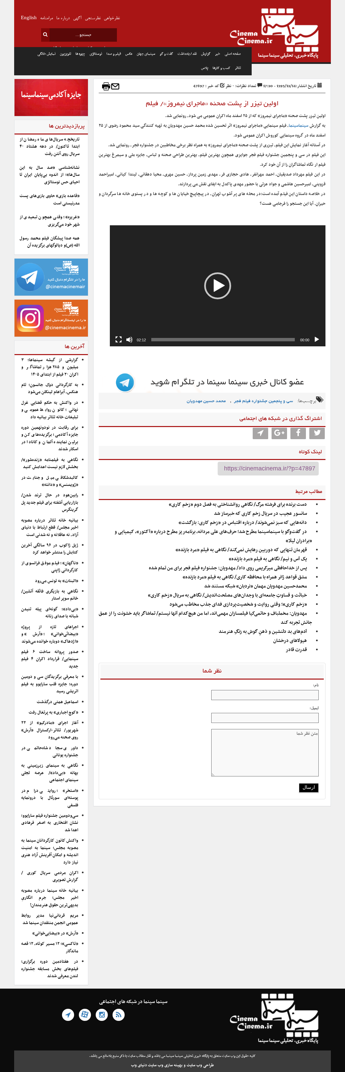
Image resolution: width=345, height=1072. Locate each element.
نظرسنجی (92, 18)
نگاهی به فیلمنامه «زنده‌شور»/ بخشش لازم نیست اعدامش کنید (49, 463)
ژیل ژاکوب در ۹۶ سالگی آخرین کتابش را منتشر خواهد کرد (49, 549)
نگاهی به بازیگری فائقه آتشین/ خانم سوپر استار (49, 595)
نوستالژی (96, 54)
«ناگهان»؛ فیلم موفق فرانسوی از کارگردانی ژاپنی (49, 567)
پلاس (204, 68)
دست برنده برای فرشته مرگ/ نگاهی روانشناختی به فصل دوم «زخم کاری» (238, 504)
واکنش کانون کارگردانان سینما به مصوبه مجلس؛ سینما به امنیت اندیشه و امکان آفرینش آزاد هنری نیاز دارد (49, 851)
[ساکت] (129, 339)
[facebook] (298, 433)
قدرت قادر (296, 650)
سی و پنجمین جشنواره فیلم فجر (263, 401)
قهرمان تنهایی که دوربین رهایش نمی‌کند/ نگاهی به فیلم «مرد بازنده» (241, 550)
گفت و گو (166, 54)
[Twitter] (317, 433)
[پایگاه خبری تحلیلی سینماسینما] (291, 34)
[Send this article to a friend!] (115, 86)
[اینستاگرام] (102, 1015)
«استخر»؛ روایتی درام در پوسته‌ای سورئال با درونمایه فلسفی (49, 798)
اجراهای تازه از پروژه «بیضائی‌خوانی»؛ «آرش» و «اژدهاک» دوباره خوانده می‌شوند (49, 634)
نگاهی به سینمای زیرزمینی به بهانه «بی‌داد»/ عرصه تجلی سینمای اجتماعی (49, 773)
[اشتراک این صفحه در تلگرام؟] (260, 433)
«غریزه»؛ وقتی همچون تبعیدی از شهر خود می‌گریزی (50, 221)
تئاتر (238, 68)
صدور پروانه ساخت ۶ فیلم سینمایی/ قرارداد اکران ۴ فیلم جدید (49, 659)
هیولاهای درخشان (290, 641)
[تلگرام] (68, 1015)
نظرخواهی (112, 18)
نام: (316, 685)
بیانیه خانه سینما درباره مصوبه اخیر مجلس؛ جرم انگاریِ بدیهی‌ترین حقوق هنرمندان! (49, 898)
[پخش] (316, 339)
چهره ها (80, 54)
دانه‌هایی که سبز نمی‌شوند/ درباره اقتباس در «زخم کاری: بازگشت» (243, 523)
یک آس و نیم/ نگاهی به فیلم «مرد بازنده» (268, 559)
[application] (217, 285)
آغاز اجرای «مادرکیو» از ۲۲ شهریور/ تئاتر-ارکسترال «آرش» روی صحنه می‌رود (49, 730)
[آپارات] (85, 1015)
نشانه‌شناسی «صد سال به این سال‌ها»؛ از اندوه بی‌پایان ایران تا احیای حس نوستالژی (50, 175)
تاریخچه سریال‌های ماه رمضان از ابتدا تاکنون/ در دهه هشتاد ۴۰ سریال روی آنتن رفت (50, 147)
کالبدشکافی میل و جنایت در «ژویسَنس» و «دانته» (49, 481)
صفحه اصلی (233, 54)
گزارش (206, 54)
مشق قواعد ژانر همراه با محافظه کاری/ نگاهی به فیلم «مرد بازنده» (245, 577)
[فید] (119, 1015)
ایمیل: (314, 708)
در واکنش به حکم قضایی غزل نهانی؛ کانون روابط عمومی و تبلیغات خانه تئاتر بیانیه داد (49, 410)
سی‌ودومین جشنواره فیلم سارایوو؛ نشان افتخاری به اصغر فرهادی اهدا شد (49, 823)
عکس (128, 54)
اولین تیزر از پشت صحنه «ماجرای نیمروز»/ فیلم (212, 104)
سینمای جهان (146, 54)
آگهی (77, 18)
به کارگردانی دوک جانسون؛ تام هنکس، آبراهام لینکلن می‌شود (49, 388)
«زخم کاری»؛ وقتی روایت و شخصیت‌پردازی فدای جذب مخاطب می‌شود (238, 604)
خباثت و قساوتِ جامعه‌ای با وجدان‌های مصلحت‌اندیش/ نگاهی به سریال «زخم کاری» (227, 595)
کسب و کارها (221, 68)
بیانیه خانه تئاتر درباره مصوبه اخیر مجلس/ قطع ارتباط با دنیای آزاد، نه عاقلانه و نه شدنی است (49, 528)
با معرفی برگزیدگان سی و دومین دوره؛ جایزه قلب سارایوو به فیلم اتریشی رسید (49, 684)
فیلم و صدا (113, 54)
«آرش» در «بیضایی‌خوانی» (55, 933)
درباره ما (63, 18)
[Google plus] (279, 433)
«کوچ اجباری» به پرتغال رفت (53, 712)
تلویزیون (65, 54)
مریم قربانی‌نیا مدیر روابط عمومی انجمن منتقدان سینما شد (49, 919)
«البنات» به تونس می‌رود (56, 581)
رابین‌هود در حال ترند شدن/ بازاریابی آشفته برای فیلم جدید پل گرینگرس (49, 502)
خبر (217, 54)
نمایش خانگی (46, 54)
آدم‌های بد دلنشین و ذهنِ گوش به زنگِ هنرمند (263, 631)
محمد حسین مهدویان (206, 401)
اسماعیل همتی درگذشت (57, 702)
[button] (217, 285)
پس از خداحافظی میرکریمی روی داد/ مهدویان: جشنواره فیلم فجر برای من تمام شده (227, 568)
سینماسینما (298, 125)
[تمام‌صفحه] (118, 339)
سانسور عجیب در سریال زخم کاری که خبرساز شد (260, 513)
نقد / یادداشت (187, 54)
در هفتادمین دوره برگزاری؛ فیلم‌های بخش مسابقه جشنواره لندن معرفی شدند (49, 969)
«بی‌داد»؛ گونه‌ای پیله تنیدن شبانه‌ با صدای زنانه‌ (49, 613)
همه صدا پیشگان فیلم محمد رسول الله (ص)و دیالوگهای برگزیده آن (50, 242)
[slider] (223, 339)
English (29, 18)
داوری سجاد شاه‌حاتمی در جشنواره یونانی (49, 751)
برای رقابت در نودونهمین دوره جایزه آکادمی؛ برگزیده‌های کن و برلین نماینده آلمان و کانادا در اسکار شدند (49, 438)
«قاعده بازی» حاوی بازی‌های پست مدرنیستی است (50, 199)
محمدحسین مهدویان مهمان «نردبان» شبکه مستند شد (255, 586)
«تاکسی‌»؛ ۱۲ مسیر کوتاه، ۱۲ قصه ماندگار (49, 947)
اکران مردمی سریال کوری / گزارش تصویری (49, 876)
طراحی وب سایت (200, 1065)
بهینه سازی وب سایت (165, 1065)
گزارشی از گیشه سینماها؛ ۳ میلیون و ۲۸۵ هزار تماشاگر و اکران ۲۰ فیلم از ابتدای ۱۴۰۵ (49, 367)
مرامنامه (46, 18)
